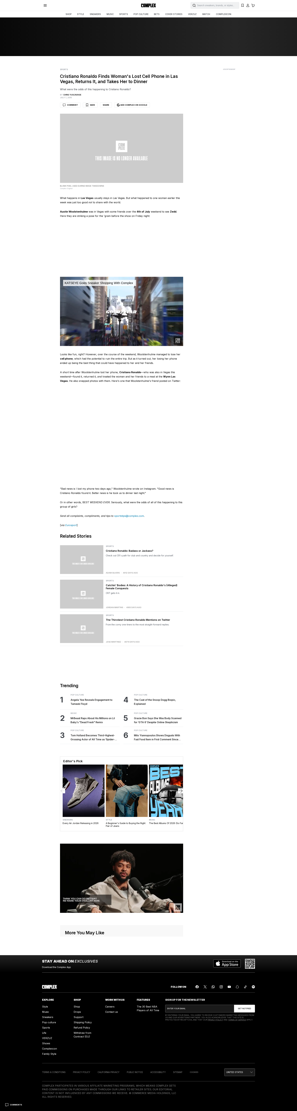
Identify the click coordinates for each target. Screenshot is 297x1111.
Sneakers (68, 820)
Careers (109, 1006)
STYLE (80, 14)
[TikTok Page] (245, 986)
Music (74, 713)
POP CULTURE (140, 14)
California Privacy (108, 1072)
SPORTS (123, 14)
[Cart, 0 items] (253, 5)
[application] (121, 311)
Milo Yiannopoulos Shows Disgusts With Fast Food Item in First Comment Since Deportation (157, 737)
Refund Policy (82, 1027)
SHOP (69, 14)
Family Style (49, 1053)
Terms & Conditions (54, 1072)
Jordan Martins (114, 607)
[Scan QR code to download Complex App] (250, 964)
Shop (77, 1006)
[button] (239, 1072)
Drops (77, 1011)
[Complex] (148, 5)
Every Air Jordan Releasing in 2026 (81, 823)
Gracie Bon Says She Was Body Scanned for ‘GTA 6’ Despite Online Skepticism (157, 720)
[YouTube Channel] (229, 986)
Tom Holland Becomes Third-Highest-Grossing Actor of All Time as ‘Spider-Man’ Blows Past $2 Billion (93, 737)
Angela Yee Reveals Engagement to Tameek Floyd (91, 701)
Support (78, 1017)
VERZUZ (192, 14)
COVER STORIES (173, 14)
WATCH (206, 14)
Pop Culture (77, 695)
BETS (156, 14)
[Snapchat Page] (237, 986)
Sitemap (177, 1072)
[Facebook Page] (197, 986)
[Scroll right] (180, 790)
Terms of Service (237, 1020)
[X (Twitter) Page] (205, 986)
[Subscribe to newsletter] (244, 1008)
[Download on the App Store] (227, 963)
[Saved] (242, 5)
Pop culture (49, 1022)
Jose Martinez (113, 642)
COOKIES (194, 1072)
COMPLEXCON (223, 14)
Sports (64, 69)
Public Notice (135, 1072)
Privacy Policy (215, 1020)
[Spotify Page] (253, 986)
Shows (46, 1043)
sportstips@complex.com (129, 515)
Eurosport (71, 525)
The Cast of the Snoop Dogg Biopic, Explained (155, 701)
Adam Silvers (113, 573)
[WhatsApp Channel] (213, 986)
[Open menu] (45, 5)
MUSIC (110, 14)
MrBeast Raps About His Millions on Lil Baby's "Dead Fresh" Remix (93, 720)
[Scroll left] (62, 790)
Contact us (111, 1011)
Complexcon (49, 1048)
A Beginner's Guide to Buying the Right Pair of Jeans (125, 824)
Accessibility (158, 1072)
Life (44, 1032)
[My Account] (248, 5)
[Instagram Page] (221, 986)
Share (106, 105)
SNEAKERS (95, 14)
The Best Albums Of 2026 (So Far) (166, 823)
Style (109, 820)
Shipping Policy (83, 1022)
